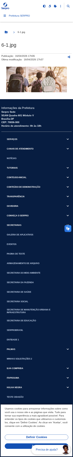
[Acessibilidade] (49, 6)
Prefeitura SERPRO (19, 15)
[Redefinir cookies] (55, 6)
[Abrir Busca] (68, 6)
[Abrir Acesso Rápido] (60, 6)
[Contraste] (44, 6)
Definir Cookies (36, 437)
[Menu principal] (4, 15)
